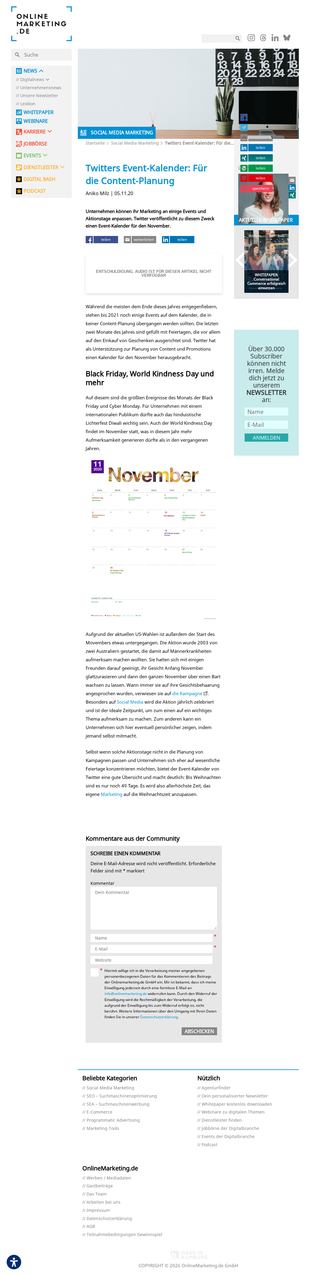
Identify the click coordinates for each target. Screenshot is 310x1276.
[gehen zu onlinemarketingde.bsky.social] (286, 39)
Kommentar (102, 883)
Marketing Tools (103, 1128)
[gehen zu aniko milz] (292, 194)
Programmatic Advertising (113, 1120)
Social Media (130, 702)
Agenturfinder (216, 1088)
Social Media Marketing (135, 143)
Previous (243, 260)
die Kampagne (187, 693)
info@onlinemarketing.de (125, 993)
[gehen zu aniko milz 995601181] (292, 187)
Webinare (36, 121)
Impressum (98, 1210)
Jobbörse (35, 144)
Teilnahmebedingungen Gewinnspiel (124, 1234)
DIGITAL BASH (39, 179)
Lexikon (27, 103)
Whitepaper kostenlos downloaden (237, 1104)
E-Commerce (99, 1112)
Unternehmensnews (40, 87)
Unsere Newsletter (39, 95)
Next (289, 260)
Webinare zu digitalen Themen (233, 1112)
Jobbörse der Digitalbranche (230, 1128)
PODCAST (35, 191)
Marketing (111, 794)
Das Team (97, 1194)
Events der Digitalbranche (228, 1136)
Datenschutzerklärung (159, 1016)
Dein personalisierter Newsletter (235, 1096)
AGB (91, 1226)
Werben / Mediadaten (109, 1178)
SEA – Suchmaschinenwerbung (118, 1104)
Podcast (209, 1144)
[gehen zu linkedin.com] (275, 39)
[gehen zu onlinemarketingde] (251, 39)
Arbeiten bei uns (103, 1202)
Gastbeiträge (100, 1186)
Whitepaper (39, 112)
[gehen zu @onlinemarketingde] (263, 39)
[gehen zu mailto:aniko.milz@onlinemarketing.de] (292, 180)
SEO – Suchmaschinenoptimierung (122, 1096)
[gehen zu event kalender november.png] (154, 540)
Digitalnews (32, 79)
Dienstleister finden (222, 1120)
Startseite (95, 143)
